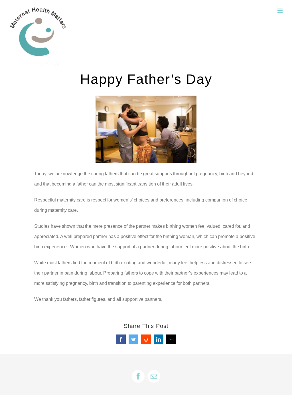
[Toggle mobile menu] (280, 11)
